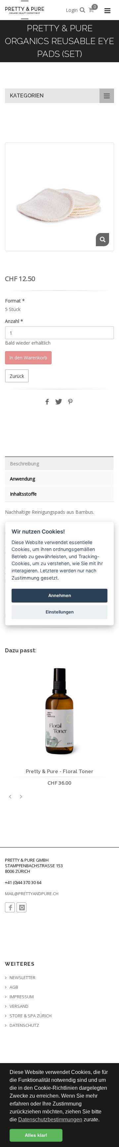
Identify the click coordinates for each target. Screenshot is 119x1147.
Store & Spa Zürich (30, 1016)
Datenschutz (24, 1025)
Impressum (21, 997)
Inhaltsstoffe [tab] (23, 494)
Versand (18, 1006)
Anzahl (14, 321)
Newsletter (22, 977)
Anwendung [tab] (22, 479)
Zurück (17, 376)
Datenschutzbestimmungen (50, 1119)
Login (72, 10)
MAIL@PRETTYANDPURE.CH (32, 894)
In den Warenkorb (28, 357)
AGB (13, 987)
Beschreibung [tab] (24, 463)
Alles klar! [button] (36, 1135)
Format (15, 301)
